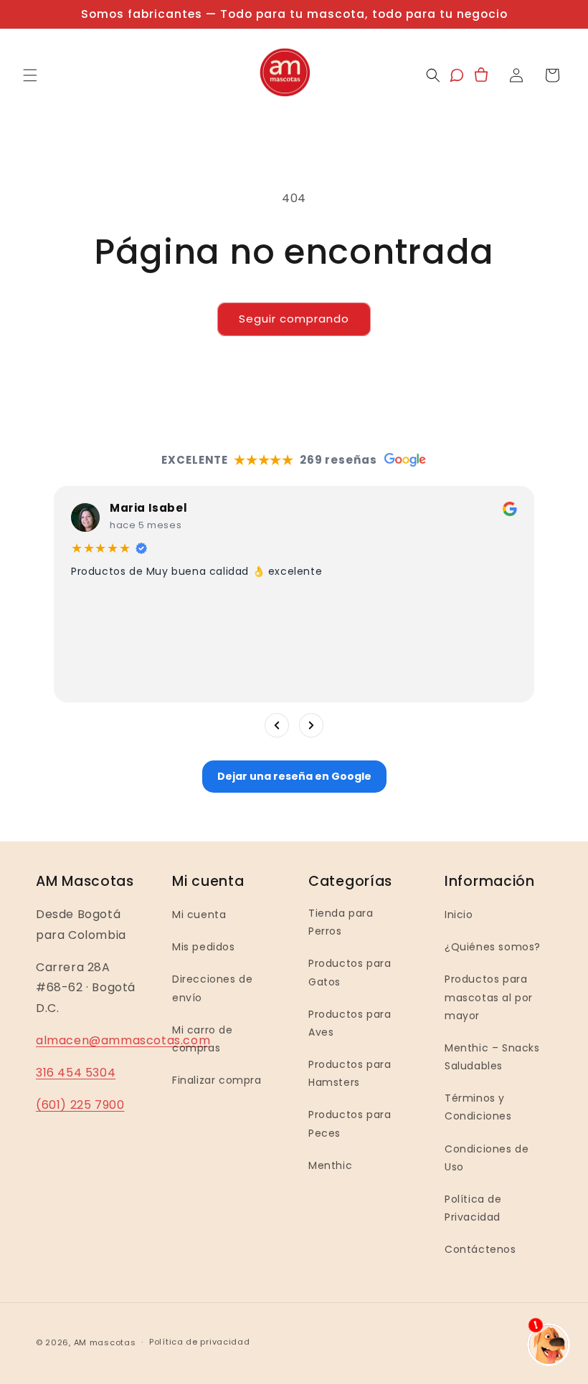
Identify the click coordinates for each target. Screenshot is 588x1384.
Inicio (459, 914)
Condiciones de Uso (486, 1158)
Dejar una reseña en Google (294, 776)
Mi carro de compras (202, 1039)
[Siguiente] (311, 725)
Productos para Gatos (349, 972)
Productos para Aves (349, 1023)
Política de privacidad (199, 1341)
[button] (30, 75)
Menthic (330, 1165)
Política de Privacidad (473, 1208)
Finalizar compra (217, 1080)
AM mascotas (105, 1342)
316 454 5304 (75, 1072)
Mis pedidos (203, 947)
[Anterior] (277, 725)
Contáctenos (480, 1249)
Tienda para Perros (341, 922)
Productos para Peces (349, 1123)
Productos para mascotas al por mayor (489, 997)
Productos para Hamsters (349, 1073)
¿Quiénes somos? (493, 947)
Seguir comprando (294, 318)
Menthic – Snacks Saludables (492, 1057)
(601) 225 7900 (80, 1105)
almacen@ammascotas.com (123, 1040)
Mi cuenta (199, 914)
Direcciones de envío (212, 988)
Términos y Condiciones (478, 1107)
